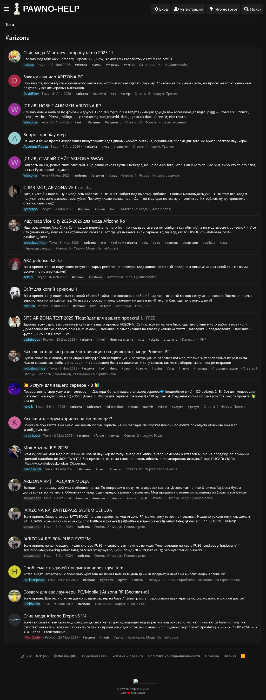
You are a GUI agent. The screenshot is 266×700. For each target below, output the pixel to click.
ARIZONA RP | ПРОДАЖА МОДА (56, 481)
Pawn (158, 435)
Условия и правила (127, 656)
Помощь (212, 656)
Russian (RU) (67, 656)
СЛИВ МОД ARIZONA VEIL (50, 187)
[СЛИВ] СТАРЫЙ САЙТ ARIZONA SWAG (63, 158)
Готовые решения (172, 122)
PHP (203, 339)
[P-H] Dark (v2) (36, 656)
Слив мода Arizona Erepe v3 (51, 615)
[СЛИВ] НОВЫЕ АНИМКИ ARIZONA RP (62, 105)
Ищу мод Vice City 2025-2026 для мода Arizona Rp (74, 221)
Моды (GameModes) (173, 64)
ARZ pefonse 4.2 (39, 260)
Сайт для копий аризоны (48, 289)
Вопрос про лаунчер (44, 134)
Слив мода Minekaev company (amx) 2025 (65, 52)
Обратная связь (95, 656)
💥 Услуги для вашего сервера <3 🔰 (61, 385)
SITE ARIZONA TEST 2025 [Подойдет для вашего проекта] (81, 318)
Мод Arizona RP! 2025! (45, 447)
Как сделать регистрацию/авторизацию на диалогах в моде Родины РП (96, 351)
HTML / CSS (142, 305)
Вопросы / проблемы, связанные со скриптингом (76, 374)
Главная (230, 656)
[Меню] (6, 9)
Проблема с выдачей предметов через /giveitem (73, 567)
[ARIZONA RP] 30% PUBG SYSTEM (57, 538)
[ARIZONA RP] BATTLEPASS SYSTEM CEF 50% (67, 510)
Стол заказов (167, 469)
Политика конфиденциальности (174, 656)
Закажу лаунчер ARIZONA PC (53, 76)
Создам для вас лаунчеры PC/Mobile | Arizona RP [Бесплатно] (86, 592)
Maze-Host (138, 693)
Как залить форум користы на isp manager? (67, 418)
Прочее (172, 93)
